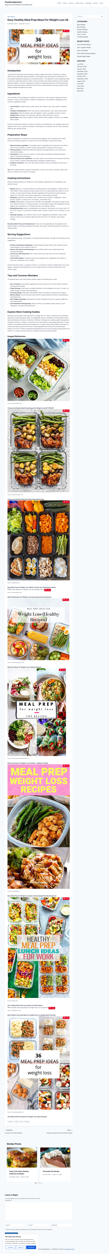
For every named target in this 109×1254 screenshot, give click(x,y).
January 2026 (81, 69)
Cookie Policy (79, 3)
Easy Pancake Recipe (84, 44)
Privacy (95, 3)
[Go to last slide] (9, 1164)
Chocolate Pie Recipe (51, 1171)
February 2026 (81, 66)
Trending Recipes (82, 37)
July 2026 (80, 64)
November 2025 (82, 74)
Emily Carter (47, 1174)
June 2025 (80, 86)
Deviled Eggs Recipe (83, 56)
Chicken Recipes (82, 29)
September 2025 (82, 79)
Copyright (88, 3)
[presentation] (22, 1157)
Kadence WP (70, 1249)
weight (27, 1121)
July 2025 (80, 83)
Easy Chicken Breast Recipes (86, 53)
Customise (10, 1247)
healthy (10, 1121)
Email (31, 1225)
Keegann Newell (13, 23)
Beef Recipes (81, 24)
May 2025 (80, 88)
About (65, 3)
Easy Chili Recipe (82, 50)
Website (54, 1225)
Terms (101, 3)
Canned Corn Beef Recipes (13, 1132)
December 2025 (82, 71)
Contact (70, 3)
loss (21, 1121)
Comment (8, 1200)
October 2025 (81, 76)
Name (8, 1225)
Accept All (31, 1247)
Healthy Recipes (82, 32)
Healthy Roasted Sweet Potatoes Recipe (59, 1132)
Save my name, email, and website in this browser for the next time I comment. (29, 1229)
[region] (20, 1242)
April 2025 (80, 91)
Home (59, 3)
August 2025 (81, 81)
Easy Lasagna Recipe (84, 47)
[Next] (68, 1164)
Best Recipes (11, 16)
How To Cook (81, 34)
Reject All (20, 1247)
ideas (16, 1121)
